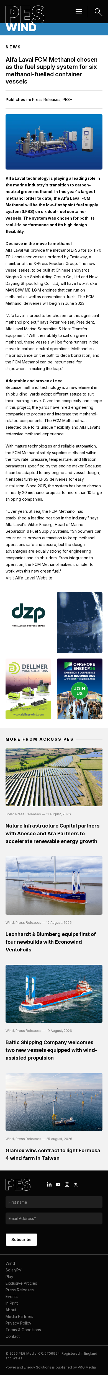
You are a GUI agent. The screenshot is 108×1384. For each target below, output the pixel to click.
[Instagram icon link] (67, 1184)
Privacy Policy (18, 1323)
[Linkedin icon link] (49, 1184)
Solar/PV (14, 1270)
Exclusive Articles (21, 1283)
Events (12, 1296)
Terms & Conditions (23, 1329)
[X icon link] (76, 1184)
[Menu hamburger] (79, 11)
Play (9, 1276)
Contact (13, 1336)
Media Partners (19, 1316)
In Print (12, 1303)
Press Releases (20, 1289)
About (11, 1309)
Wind (10, 1263)
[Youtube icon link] (58, 1185)
